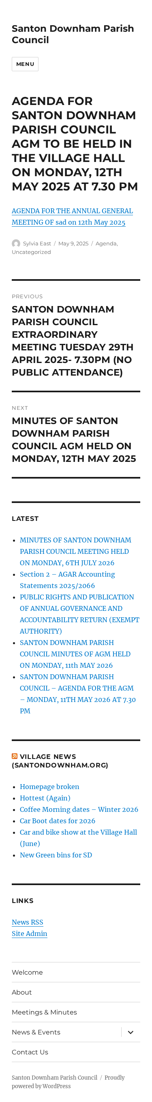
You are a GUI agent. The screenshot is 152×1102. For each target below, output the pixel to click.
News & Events (36, 1032)
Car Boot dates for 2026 (58, 821)
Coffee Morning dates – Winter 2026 (79, 809)
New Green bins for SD (56, 855)
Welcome (27, 972)
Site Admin (29, 933)
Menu (25, 64)
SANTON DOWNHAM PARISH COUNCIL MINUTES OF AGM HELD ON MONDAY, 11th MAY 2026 (75, 653)
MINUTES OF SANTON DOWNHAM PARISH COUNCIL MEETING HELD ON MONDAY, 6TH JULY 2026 (75, 551)
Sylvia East (37, 243)
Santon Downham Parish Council (54, 1077)
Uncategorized (31, 252)
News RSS (27, 922)
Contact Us (30, 1052)
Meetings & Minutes (44, 1012)
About (22, 992)
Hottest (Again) (45, 798)
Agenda (106, 243)
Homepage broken (49, 787)
